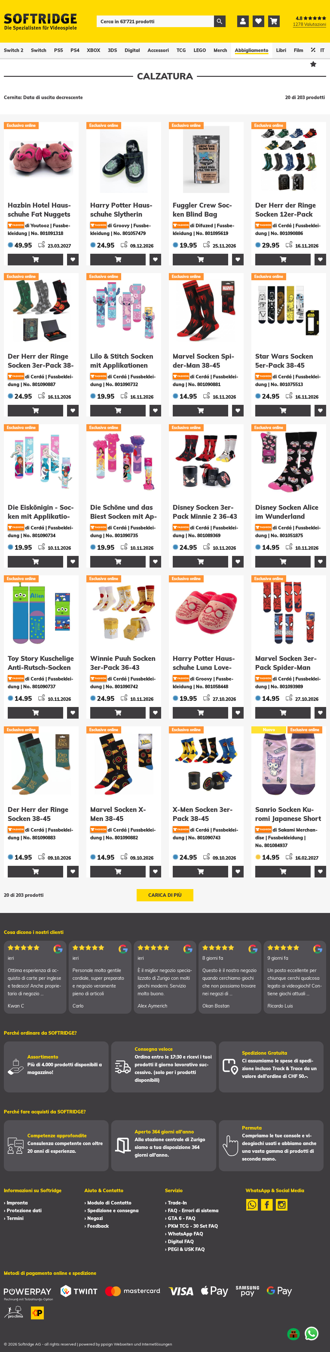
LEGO (200, 50)
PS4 (75, 50)
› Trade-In (176, 1203)
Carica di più (165, 895)
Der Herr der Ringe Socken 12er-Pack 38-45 (285, 214)
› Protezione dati (23, 1211)
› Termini (14, 1218)
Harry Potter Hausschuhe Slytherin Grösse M (121, 214)
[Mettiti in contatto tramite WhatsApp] (312, 1334)
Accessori (158, 50)
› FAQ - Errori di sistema (191, 1211)
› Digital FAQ (179, 1241)
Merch (220, 50)
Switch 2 (13, 50)
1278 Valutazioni (309, 24)
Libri (281, 50)
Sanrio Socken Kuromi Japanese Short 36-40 (288, 818)
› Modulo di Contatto (107, 1203)
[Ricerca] (220, 21)
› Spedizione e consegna (111, 1211)
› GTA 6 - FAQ (180, 1218)
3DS (112, 50)
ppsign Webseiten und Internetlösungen (136, 1344)
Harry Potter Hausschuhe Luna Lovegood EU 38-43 (204, 667)
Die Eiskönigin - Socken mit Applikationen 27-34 (41, 516)
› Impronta (16, 1203)
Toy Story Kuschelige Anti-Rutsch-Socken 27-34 (41, 667)
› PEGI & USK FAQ (185, 1249)
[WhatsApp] (252, 1209)
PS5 (58, 50)
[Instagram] (281, 1209)
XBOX (93, 50)
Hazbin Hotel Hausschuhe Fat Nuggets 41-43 (39, 214)
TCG (181, 50)
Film (298, 50)
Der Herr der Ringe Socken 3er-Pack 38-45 (41, 365)
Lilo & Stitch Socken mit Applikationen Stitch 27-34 (121, 365)
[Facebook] (266, 1209)
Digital (132, 50)
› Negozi (93, 1218)
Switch (38, 50)
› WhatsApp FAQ (184, 1234)
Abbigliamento (251, 50)
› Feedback (96, 1226)
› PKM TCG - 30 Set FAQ (191, 1226)
